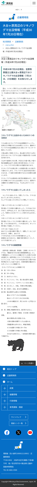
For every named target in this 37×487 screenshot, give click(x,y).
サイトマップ (16, 417)
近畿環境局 (19, 41)
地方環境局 (7, 41)
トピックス (9, 45)
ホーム (10, 381)
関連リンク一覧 (17, 423)
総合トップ (11, 369)
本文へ (18, 10)
